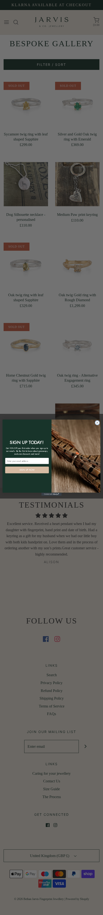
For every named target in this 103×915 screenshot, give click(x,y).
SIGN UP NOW (26, 470)
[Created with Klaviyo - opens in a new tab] (51, 494)
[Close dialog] (97, 423)
